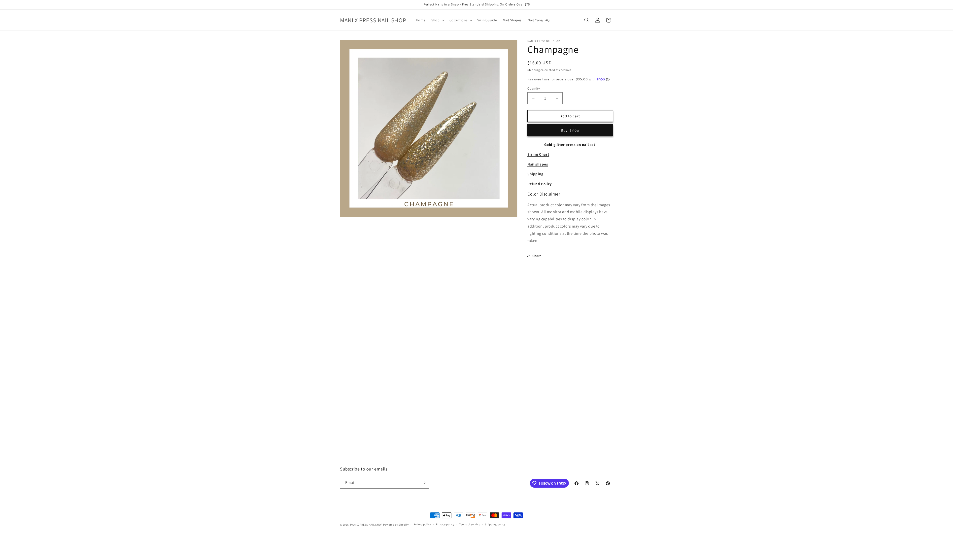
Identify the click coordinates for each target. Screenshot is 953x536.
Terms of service (469, 524)
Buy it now (570, 130)
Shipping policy (495, 524)
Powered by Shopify (396, 524)
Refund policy (422, 524)
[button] (437, 20)
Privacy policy (445, 524)
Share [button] (537, 256)
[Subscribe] (423, 483)
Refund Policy (540, 183)
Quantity (533, 88)
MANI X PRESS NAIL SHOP (366, 524)
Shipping (533, 70)
